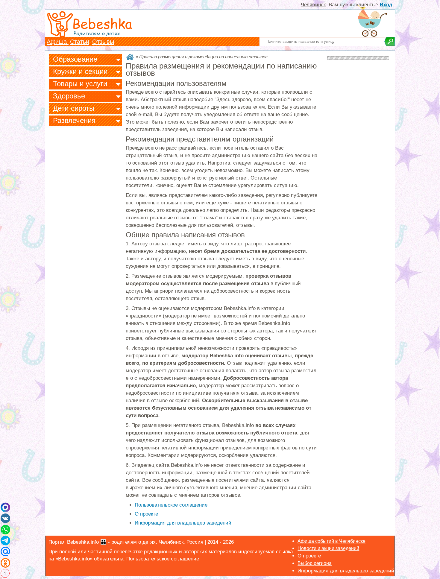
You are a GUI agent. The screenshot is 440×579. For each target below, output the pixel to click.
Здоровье (69, 96)
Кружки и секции (80, 71)
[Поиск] (389, 41)
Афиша (58, 41)
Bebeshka (102, 23)
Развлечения (74, 120)
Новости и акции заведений (328, 548)
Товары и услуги (80, 84)
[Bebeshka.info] (130, 57)
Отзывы (103, 41)
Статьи (79, 41)
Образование (75, 59)
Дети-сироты (73, 108)
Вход (386, 4)
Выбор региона (315, 563)
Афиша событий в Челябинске (331, 541)
